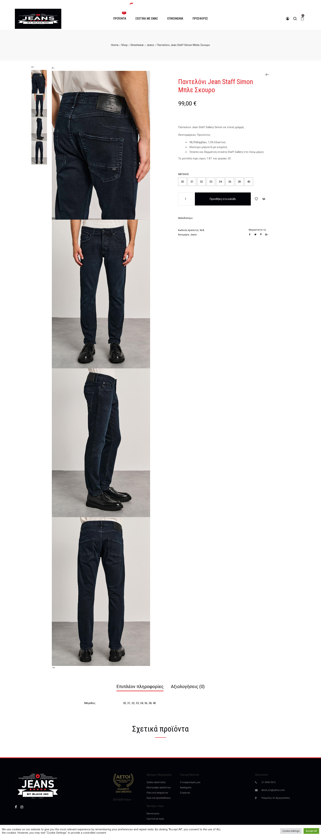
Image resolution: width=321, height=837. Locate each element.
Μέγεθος (183, 174)
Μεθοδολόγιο (185, 218)
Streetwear (137, 45)
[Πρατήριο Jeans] (38, 18)
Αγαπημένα (185, 787)
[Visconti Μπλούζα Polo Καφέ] (267, 75)
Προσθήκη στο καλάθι (223, 198)
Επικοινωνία (153, 813)
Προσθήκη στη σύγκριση (264, 199)
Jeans (150, 45)
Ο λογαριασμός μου (190, 782)
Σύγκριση (185, 792)
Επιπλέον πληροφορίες (139, 686)
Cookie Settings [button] (290, 831)
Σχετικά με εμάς (155, 818)
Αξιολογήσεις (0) (188, 686)
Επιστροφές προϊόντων (159, 787)
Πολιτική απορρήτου (157, 792)
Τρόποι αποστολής (156, 782)
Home (115, 45)
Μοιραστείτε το (257, 230)
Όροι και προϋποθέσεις (159, 798)
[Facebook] (16, 807)
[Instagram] (21, 807)
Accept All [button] (311, 831)
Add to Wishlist (256, 199)
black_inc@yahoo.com (273, 790)
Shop (124, 45)
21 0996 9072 (269, 782)
